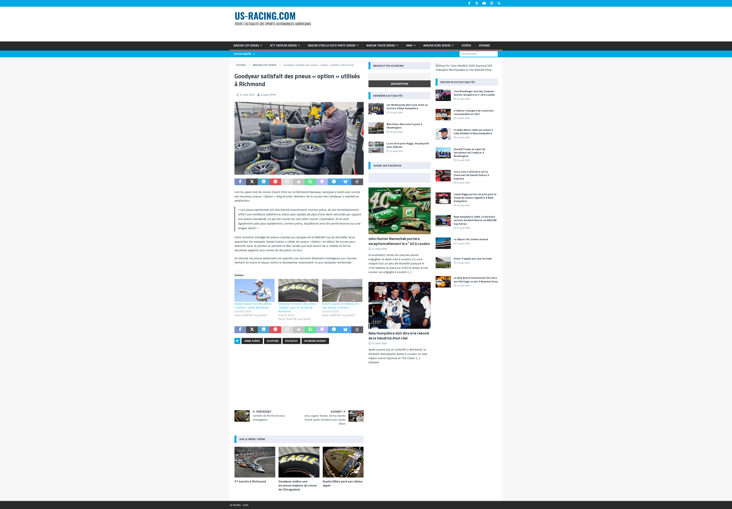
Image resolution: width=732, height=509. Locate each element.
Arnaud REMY (268, 94)
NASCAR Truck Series (380, 45)
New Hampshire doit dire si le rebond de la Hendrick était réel (398, 335)
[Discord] (499, 3)
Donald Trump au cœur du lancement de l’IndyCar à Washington (469, 152)
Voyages (484, 45)
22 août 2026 (396, 151)
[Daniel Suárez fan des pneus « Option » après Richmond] (254, 290)
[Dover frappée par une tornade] (443, 262)
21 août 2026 (379, 248)
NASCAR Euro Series (437, 45)
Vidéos (466, 45)
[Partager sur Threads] (357, 182)
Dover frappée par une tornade (473, 258)
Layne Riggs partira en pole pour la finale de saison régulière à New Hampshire (475, 197)
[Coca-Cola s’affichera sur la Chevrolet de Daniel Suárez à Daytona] (443, 175)
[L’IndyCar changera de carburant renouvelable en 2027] (443, 114)
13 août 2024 (247, 94)
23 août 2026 (396, 112)
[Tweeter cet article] (252, 182)
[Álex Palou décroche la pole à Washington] (376, 128)
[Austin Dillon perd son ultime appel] (343, 462)
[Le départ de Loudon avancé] (443, 243)
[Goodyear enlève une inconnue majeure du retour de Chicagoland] (299, 462)
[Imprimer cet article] (298, 182)
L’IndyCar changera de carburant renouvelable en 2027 (474, 112)
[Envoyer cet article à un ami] (287, 182)
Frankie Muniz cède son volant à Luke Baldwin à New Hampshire (473, 131)
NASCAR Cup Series (246, 45)
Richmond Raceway (315, 340)
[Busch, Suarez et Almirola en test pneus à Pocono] (342, 290)
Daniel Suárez (252, 340)
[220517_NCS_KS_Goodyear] (299, 172)
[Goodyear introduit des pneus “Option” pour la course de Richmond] (298, 290)
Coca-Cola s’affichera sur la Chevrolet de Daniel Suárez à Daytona (471, 175)
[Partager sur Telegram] (334, 182)
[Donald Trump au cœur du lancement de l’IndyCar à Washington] (443, 153)
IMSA (409, 45)
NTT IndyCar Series (283, 45)
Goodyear (273, 340)
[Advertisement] (415, 23)
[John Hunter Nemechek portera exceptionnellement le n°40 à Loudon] (399, 210)
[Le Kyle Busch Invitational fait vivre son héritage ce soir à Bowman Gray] (443, 282)
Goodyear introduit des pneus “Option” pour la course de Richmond (297, 307)
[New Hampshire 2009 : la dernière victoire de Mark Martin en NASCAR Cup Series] (443, 220)
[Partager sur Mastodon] (322, 182)
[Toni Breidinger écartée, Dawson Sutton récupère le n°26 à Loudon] (443, 95)
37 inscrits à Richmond (250, 481)
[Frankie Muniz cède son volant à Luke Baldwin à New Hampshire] (443, 134)
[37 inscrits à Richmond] (254, 462)
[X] (477, 3)
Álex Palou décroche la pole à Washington (404, 125)
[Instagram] (491, 3)
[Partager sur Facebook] (240, 182)
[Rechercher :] (479, 53)
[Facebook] (469, 3)
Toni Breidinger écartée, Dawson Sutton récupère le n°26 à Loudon (474, 93)
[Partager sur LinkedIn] (263, 182)
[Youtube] (484, 3)
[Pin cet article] (275, 182)
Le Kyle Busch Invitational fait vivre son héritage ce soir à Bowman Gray (476, 279)
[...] (409, 272)
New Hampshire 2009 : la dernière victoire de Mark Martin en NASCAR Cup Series (475, 220)
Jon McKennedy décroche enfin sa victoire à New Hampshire (407, 106)
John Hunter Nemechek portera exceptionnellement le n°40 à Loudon (399, 241)
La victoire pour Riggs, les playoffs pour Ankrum (408, 145)
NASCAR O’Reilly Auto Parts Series (331, 45)
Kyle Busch (291, 340)
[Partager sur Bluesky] (345, 182)
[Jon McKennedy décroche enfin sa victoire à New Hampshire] (376, 109)
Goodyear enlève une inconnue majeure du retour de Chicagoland (298, 485)
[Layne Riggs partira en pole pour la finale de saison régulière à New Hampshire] (443, 198)
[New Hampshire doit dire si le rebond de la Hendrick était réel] (399, 305)
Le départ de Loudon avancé (471, 239)
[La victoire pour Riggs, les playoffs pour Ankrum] (376, 147)
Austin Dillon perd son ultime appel (343, 483)
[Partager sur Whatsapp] (310, 182)
